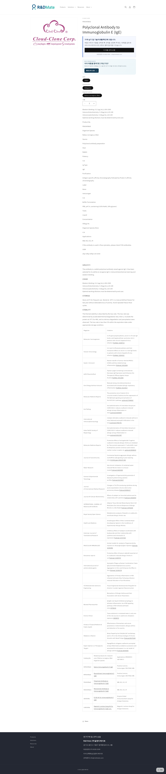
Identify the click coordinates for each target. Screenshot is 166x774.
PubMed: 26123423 (121, 388)
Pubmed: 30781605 (127, 508)
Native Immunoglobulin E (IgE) (103, 667)
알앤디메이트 (85, 769)
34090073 (116, 618)
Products (33, 737)
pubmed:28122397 (116, 435)
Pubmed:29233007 (118, 480)
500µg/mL (88, 88)
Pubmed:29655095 (117, 470)
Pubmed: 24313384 (122, 365)
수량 (84, 100)
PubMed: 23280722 (119, 343)
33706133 (113, 608)
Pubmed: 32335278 (116, 570)
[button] (71, 7)
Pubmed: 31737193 (120, 538)
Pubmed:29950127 (125, 490)
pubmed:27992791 (116, 423)
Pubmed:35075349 (130, 638)
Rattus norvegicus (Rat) (92, 95)
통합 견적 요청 (91, 71)
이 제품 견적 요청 (109, 50)
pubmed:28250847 (116, 413)
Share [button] (86, 721)
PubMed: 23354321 (118, 355)
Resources (33, 744)
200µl (86, 80)
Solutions (33, 740)
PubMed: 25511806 (118, 378)
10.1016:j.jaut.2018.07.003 (118, 460)
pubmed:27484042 (127, 400)
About (32, 747)
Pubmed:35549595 (122, 651)
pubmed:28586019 (130, 450)
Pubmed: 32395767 (115, 558)
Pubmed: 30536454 (130, 498)
